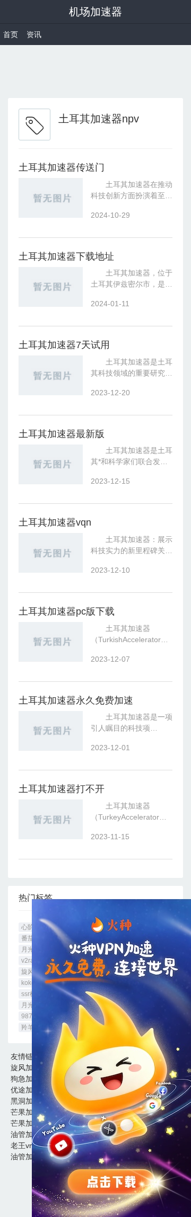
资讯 (34, 34)
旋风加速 (25, 1067)
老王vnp (24, 1145)
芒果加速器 (29, 1112)
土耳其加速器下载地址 (66, 256)
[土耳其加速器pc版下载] (51, 642)
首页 (10, 34)
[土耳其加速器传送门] (51, 198)
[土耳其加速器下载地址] (51, 287)
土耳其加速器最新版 (62, 434)
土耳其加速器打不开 (62, 789)
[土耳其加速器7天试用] (51, 375)
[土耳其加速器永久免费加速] (51, 731)
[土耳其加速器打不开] (51, 819)
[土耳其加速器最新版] (51, 464)
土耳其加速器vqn (55, 522)
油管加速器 (29, 1134)
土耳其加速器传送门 (62, 167)
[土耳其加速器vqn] (51, 553)
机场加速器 (95, 11)
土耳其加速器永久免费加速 (76, 700)
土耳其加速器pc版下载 (67, 611)
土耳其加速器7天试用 (64, 345)
